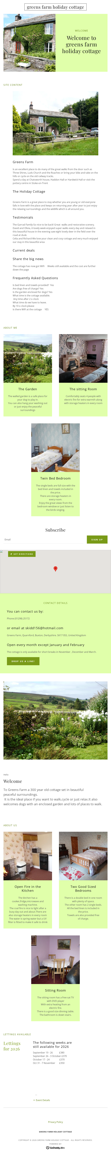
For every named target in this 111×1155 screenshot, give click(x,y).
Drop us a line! (23, 661)
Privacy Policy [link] (55, 1122)
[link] (55, 7)
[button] (41, 1100)
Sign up (97, 539)
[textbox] (43, 539)
